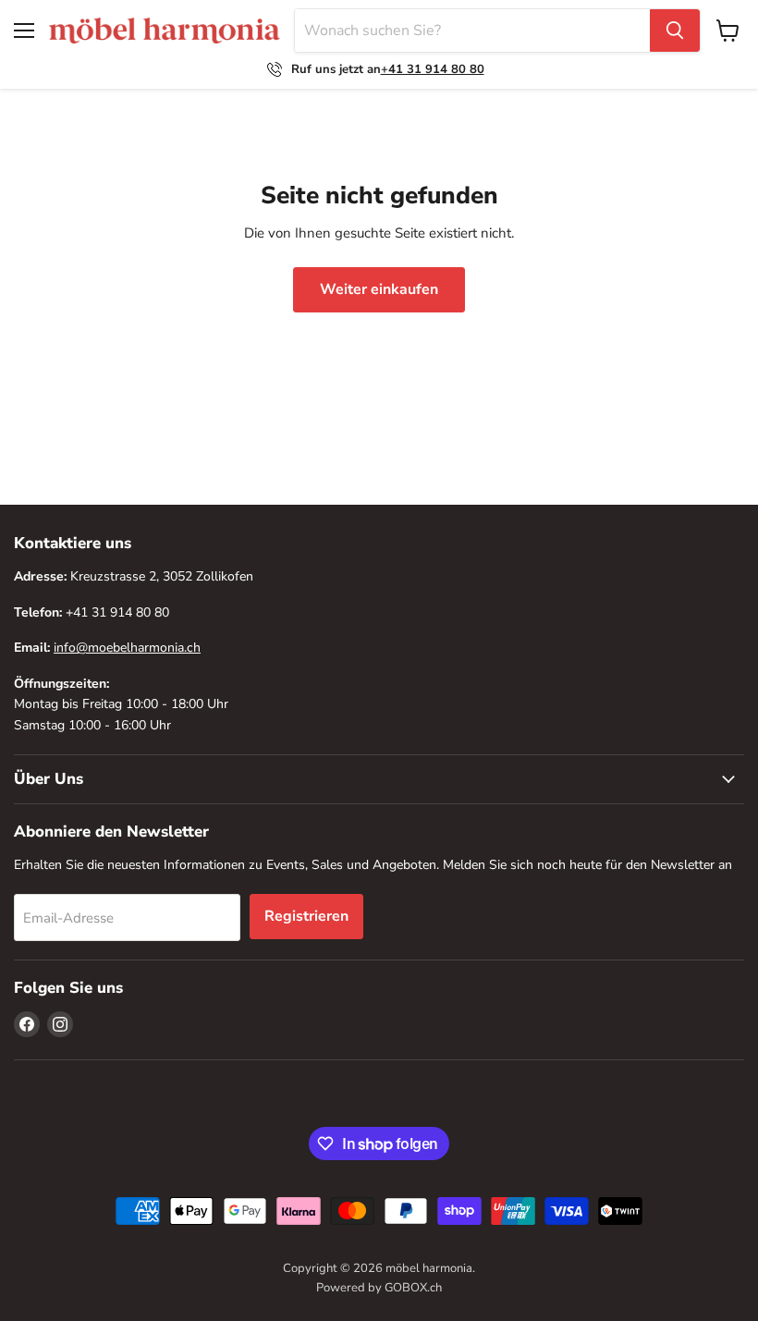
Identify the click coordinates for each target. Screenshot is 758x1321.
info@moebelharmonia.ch (127, 647)
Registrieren (306, 916)
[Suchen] (675, 30)
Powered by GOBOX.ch (379, 1287)
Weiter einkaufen (379, 289)
